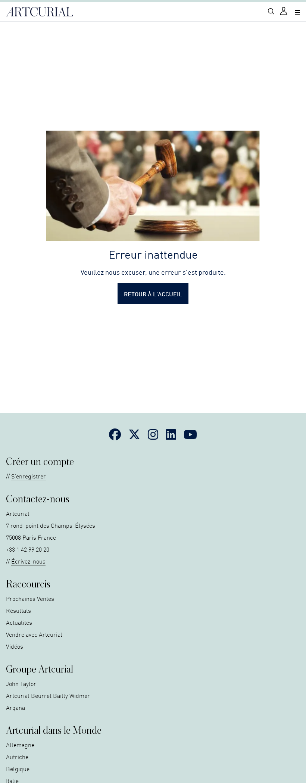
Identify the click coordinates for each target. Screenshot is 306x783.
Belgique (17, 768)
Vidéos (14, 646)
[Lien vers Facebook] (115, 434)
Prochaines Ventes (30, 598)
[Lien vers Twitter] (134, 434)
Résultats (18, 610)
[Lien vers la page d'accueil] (39, 12)
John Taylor (21, 683)
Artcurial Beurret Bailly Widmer (48, 695)
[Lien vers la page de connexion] (284, 12)
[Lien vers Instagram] (153, 434)
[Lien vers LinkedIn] (171, 434)
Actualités (19, 622)
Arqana (15, 707)
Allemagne (20, 744)
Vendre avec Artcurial (34, 634)
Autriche (17, 756)
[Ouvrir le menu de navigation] (297, 12)
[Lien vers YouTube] (190, 434)
